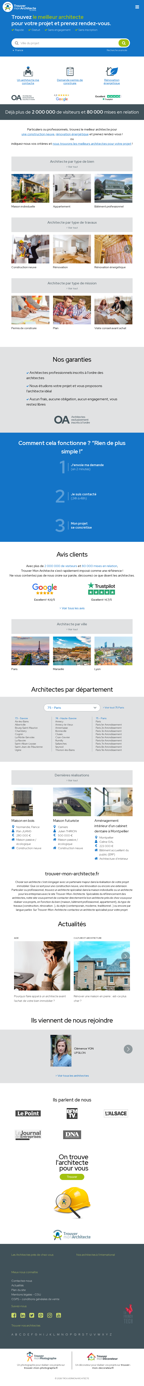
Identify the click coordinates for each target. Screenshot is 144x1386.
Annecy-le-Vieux (64, 724)
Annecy (59, 721)
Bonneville (60, 731)
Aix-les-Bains (22, 721)
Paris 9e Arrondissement (109, 750)
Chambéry (21, 731)
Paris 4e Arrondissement (109, 734)
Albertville (20, 724)
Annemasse (61, 727)
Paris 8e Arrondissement (109, 746)
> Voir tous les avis (72, 608)
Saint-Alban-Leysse (25, 743)
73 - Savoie (21, 718)
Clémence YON (84, 1048)
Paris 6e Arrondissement (109, 740)
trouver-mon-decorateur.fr (111, 1366)
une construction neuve (38, 134)
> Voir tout (72, 166)
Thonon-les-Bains (65, 750)
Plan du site (18, 1290)
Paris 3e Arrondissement (109, 731)
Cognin (19, 734)
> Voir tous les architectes (72, 1075)
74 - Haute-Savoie (66, 718)
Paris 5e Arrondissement (109, 737)
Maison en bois (22, 820)
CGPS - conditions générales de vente (35, 1299)
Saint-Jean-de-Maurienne (29, 746)
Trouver (72, 1177)
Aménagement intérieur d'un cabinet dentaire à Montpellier (111, 825)
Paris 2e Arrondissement (109, 727)
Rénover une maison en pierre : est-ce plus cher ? (100, 998)
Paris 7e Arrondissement (109, 743)
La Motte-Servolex (24, 737)
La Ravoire (20, 740)
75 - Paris (101, 718)
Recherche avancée (117, 50)
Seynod (59, 746)
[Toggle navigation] (137, 7)
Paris (98, 721)
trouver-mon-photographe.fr (41, 1367)
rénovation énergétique (72, 134)
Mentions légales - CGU (26, 1294)
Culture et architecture (88, 938)
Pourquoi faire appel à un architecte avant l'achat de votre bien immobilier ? (40, 998)
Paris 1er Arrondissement (109, 724)
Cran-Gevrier (62, 737)
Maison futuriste (66, 820)
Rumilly (59, 740)
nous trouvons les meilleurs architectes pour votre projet (92, 144)
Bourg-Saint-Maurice (26, 727)
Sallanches (61, 743)
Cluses (59, 734)
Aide (16, 938)
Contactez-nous (21, 1281)
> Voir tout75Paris (113, 707)
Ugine (18, 750)
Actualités (17, 1285)
